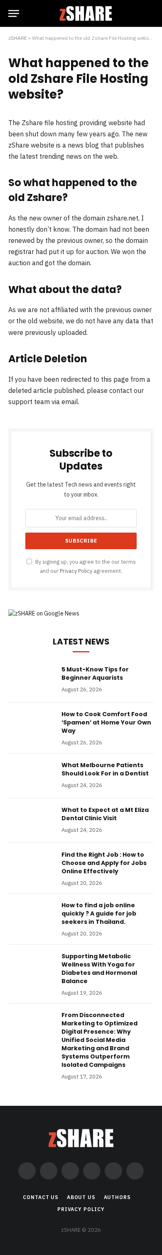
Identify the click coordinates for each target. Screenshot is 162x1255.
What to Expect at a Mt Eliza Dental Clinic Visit (105, 814)
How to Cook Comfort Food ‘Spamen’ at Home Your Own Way (106, 722)
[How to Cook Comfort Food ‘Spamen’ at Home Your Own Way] (31, 725)
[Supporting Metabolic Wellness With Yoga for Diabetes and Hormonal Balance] (31, 967)
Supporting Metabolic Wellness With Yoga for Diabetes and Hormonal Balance (99, 968)
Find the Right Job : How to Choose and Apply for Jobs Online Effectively (104, 862)
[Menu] (13, 13)
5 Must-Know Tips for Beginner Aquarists (95, 673)
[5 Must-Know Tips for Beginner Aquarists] (31, 680)
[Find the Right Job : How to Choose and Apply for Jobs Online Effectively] (31, 865)
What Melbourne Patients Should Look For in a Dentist (105, 769)
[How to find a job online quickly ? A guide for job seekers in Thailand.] (31, 916)
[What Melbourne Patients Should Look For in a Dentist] (31, 776)
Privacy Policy (76, 570)
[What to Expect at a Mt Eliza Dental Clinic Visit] (31, 820)
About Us (81, 1197)
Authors (117, 1197)
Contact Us (40, 1197)
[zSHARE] (86, 13)
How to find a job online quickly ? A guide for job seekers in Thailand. (98, 913)
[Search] (150, 13)
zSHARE (17, 38)
